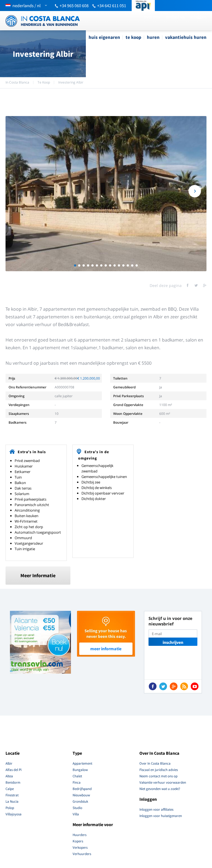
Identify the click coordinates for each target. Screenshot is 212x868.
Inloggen (198, 16)
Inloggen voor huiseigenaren (160, 815)
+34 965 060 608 (74, 5)
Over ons (152, 16)
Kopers (78, 841)
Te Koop (133, 37)
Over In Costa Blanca (155, 763)
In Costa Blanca (17, 82)
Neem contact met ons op (158, 776)
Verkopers (80, 847)
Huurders (79, 834)
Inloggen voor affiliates (156, 809)
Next (195, 191)
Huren (153, 37)
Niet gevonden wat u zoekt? (159, 788)
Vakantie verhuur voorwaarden (162, 782)
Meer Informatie (37, 575)
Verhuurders (82, 853)
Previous (17, 191)
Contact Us (175, 16)
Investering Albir (70, 82)
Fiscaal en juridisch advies (158, 769)
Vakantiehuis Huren (185, 37)
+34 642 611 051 (111, 5)
